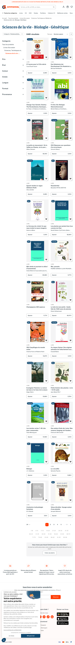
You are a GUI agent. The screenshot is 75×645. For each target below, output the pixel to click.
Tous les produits (13, 18)
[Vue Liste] (71, 34)
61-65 (62, 534)
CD (26, 13)
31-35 (66, 530)
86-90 (53, 537)
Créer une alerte (50, 553)
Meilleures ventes (62, 13)
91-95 (59, 537)
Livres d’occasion (25, 18)
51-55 (49, 534)
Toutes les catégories (10, 13)
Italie (41, 630)
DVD (30, 13)
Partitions (43, 13)
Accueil (4, 18)
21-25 (54, 530)
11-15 (42, 530)
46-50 (43, 534)
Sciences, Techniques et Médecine (41, 18)
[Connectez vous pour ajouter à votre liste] (46, 57)
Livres (21, 13)
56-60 (56, 534)
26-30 (60, 530)
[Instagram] (44, 616)
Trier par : (50, 34)
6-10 (37, 530)
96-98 (65, 537)
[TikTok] (48, 616)
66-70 (68, 534)
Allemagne (43, 628)
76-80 (40, 537)
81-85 (46, 537)
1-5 (32, 530)
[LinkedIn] (52, 616)
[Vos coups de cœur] (72, 7)
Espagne (42, 625)
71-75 (34, 537)
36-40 (31, 534)
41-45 (37, 534)
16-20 (48, 530)
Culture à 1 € (51, 13)
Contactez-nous (43, 613)
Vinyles (36, 13)
